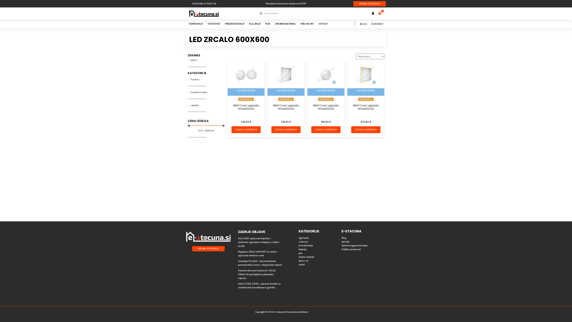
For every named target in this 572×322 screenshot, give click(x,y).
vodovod (303, 241)
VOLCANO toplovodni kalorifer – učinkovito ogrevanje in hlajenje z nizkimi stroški (258, 242)
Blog (363, 23)
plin (300, 253)
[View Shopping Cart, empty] (381, 13)
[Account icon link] (373, 13)
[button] (204, 3)
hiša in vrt (303, 260)
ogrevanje (304, 237)
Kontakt (377, 23)
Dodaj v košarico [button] (246, 129)
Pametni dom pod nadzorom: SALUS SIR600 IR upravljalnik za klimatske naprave (257, 274)
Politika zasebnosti (351, 249)
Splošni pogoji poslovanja (354, 245)
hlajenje (303, 249)
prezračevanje (306, 245)
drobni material (306, 257)
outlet (302, 264)
